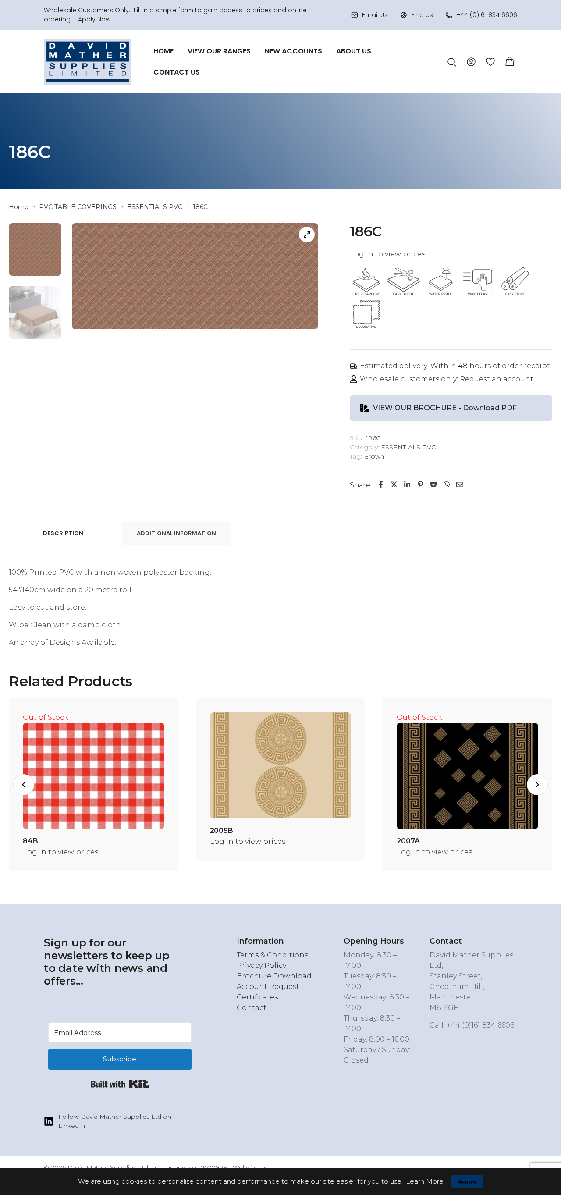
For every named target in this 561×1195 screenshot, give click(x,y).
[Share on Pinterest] (420, 484)
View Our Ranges (219, 51)
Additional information (176, 533)
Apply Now (94, 19)
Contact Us (176, 72)
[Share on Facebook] (380, 484)
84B (30, 841)
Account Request (268, 986)
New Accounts (293, 51)
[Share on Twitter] (394, 484)
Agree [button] (467, 1181)
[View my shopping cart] (509, 61)
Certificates (257, 997)
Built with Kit (120, 1084)
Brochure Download (274, 976)
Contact (251, 1007)
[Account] (471, 61)
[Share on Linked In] (407, 484)
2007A (408, 841)
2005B (221, 830)
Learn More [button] (425, 1181)
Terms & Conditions (272, 955)
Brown (374, 456)
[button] (23, 784)
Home (163, 51)
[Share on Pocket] (433, 484)
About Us (353, 51)
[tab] (63, 533)
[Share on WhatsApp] (446, 484)
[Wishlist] (490, 61)
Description (63, 533)
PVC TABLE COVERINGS (78, 207)
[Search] (452, 62)
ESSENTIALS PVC (154, 207)
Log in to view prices (387, 254)
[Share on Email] (459, 484)
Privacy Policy (261, 965)
